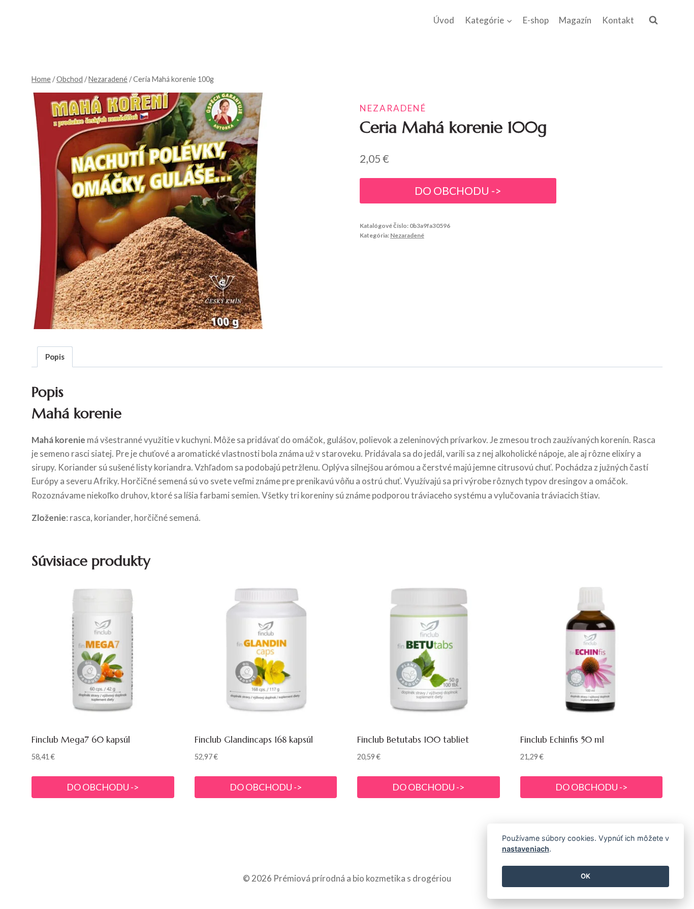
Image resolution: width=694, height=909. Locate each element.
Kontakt (618, 20)
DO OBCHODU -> (458, 190)
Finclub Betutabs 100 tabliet (413, 739)
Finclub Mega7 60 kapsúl (80, 739)
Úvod (443, 20)
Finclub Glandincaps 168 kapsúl (254, 739)
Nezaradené (393, 108)
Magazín (575, 20)
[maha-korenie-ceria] (149, 211)
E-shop (536, 20)
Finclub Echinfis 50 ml (562, 739)
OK (585, 876)
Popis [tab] (55, 356)
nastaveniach (525, 849)
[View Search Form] (653, 20)
